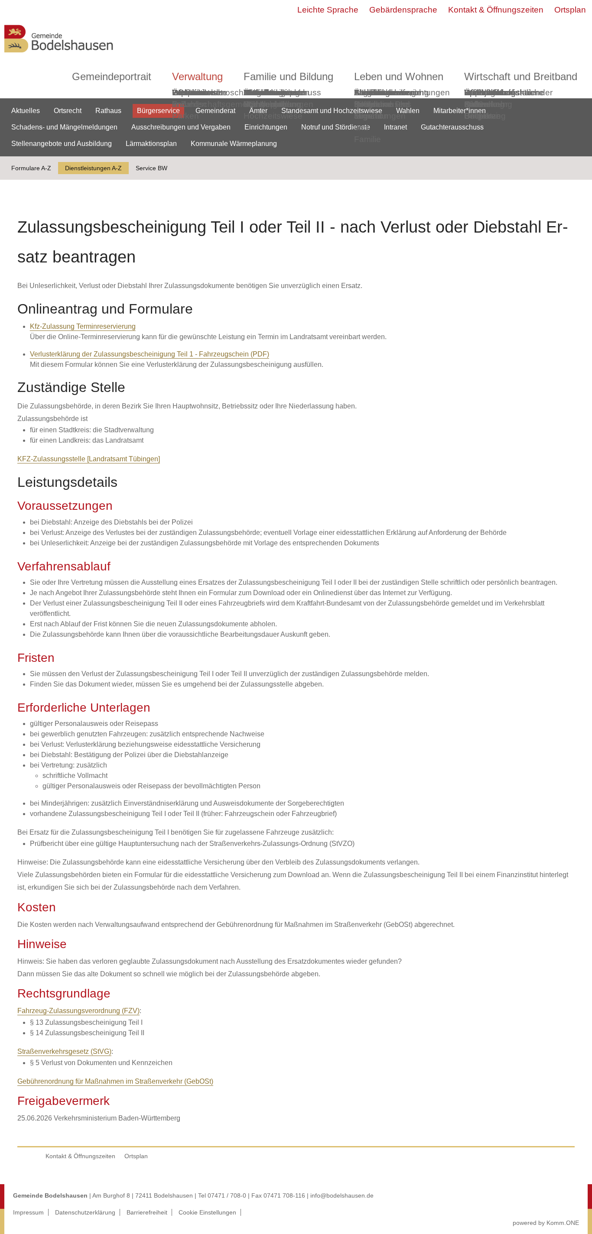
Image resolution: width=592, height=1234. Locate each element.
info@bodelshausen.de (342, 1195)
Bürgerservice (158, 110)
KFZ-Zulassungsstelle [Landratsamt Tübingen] (88, 459)
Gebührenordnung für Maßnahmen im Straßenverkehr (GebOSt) (115, 1081)
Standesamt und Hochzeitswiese (331, 110)
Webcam (188, 92)
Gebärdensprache (403, 9)
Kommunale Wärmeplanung (272, 98)
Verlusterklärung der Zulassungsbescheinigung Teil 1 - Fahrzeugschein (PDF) (149, 354)
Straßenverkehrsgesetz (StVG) (64, 1051)
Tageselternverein (387, 92)
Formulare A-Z (31, 168)
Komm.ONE (562, 1222)
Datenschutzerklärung (85, 1212)
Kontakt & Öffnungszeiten (495, 9)
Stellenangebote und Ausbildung (61, 143)
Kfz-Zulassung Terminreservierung (83, 326)
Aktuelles (25, 110)
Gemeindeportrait (111, 76)
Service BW (151, 168)
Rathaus (108, 110)
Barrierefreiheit (147, 1212)
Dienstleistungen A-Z (93, 168)
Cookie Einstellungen (207, 1212)
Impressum (28, 1212)
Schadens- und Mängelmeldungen (64, 127)
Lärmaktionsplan (151, 143)
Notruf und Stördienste (335, 127)
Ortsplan (570, 9)
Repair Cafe (476, 98)
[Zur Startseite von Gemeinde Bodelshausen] (59, 54)
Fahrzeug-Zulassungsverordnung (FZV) (78, 1010)
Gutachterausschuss (452, 127)
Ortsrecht (67, 110)
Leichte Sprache (327, 9)
